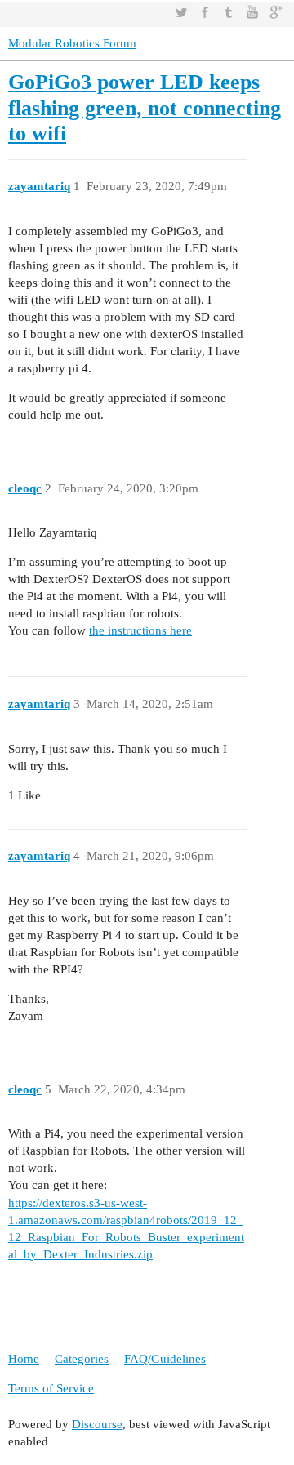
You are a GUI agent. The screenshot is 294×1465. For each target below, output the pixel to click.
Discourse (97, 1424)
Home (23, 1358)
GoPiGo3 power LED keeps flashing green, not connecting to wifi (144, 107)
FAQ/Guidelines (165, 1358)
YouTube (252, 12)
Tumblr (228, 12)
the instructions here (140, 630)
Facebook (205, 12)
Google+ (276, 12)
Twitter (181, 12)
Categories (82, 1358)
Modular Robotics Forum (72, 43)
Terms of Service (51, 1388)
